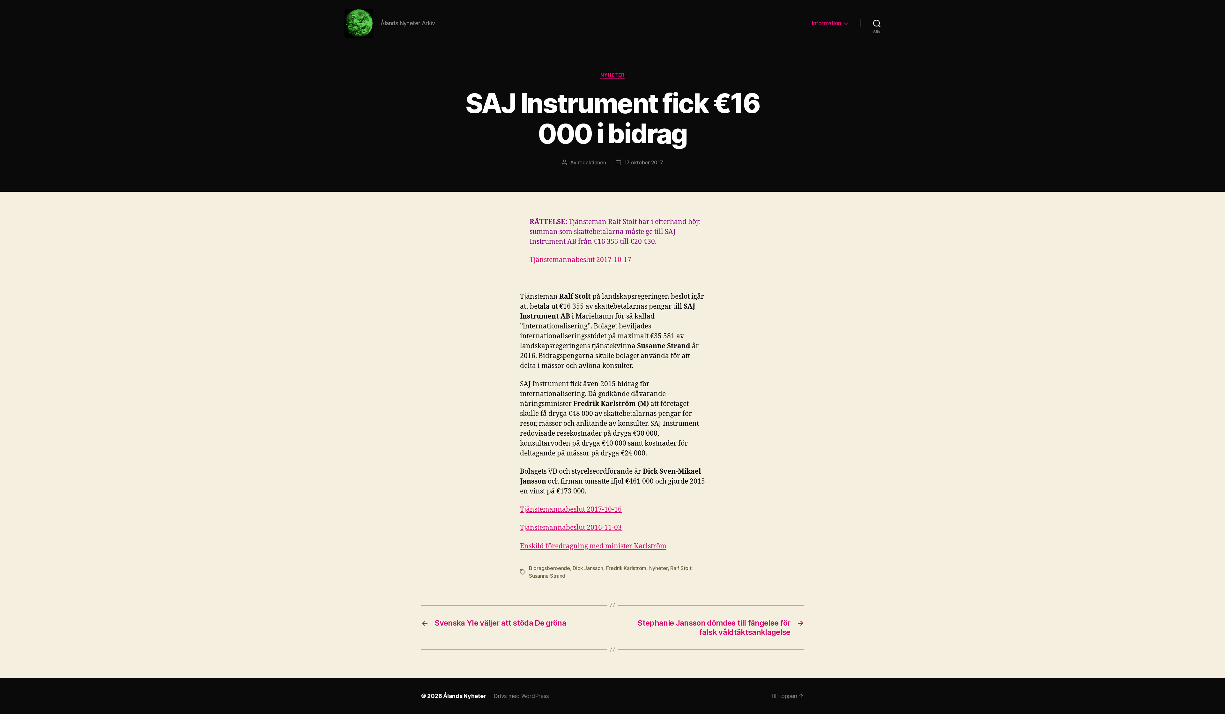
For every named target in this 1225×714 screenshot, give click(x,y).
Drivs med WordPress (521, 696)
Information (826, 23)
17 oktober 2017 (643, 162)
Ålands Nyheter (464, 696)
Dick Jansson (588, 568)
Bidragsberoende (549, 568)
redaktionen (592, 162)
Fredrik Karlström (626, 568)
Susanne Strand (547, 576)
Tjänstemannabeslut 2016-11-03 (571, 527)
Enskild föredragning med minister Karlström (593, 546)
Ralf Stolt (680, 568)
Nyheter (612, 75)
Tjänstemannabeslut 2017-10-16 (571, 509)
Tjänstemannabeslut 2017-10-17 (580, 260)
